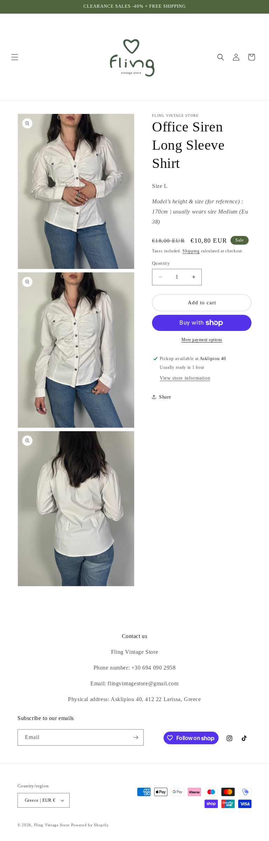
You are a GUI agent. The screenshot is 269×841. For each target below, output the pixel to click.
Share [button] (165, 397)
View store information (185, 378)
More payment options (201, 339)
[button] (14, 57)
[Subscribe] (135, 737)
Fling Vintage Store (52, 825)
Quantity (161, 263)
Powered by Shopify (90, 825)
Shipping (191, 251)
